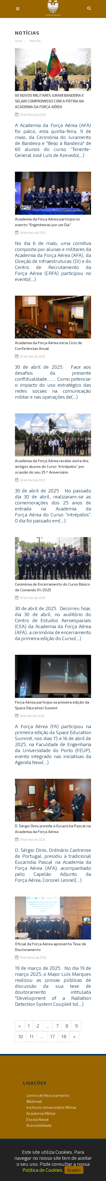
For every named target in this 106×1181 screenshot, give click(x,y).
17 (52, 1036)
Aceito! (74, 1170)
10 (20, 1036)
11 (31, 1036)
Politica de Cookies (42, 1170)
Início (18, 41)
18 (63, 1036)
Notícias (35, 41)
